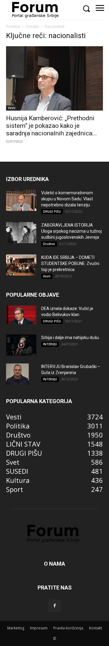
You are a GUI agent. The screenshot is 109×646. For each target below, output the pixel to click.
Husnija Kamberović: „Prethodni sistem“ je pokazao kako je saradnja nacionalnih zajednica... (51, 126)
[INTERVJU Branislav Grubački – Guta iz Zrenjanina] (17, 374)
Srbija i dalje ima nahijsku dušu (70, 337)
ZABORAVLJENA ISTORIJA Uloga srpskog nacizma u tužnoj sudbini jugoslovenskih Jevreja (71, 231)
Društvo (49, 244)
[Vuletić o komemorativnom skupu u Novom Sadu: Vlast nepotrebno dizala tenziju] (21, 200)
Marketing (15, 628)
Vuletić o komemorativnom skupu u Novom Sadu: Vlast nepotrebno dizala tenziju (67, 198)
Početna (13, 26)
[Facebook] (54, 606)
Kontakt (95, 628)
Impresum (39, 628)
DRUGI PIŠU (52, 211)
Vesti (11, 108)
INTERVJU (50, 344)
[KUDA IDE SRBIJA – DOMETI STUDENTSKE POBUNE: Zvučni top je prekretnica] (21, 265)
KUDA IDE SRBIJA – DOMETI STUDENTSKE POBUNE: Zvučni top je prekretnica (70, 263)
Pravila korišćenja (68, 628)
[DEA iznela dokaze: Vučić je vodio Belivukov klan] (21, 314)
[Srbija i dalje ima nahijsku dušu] (21, 345)
